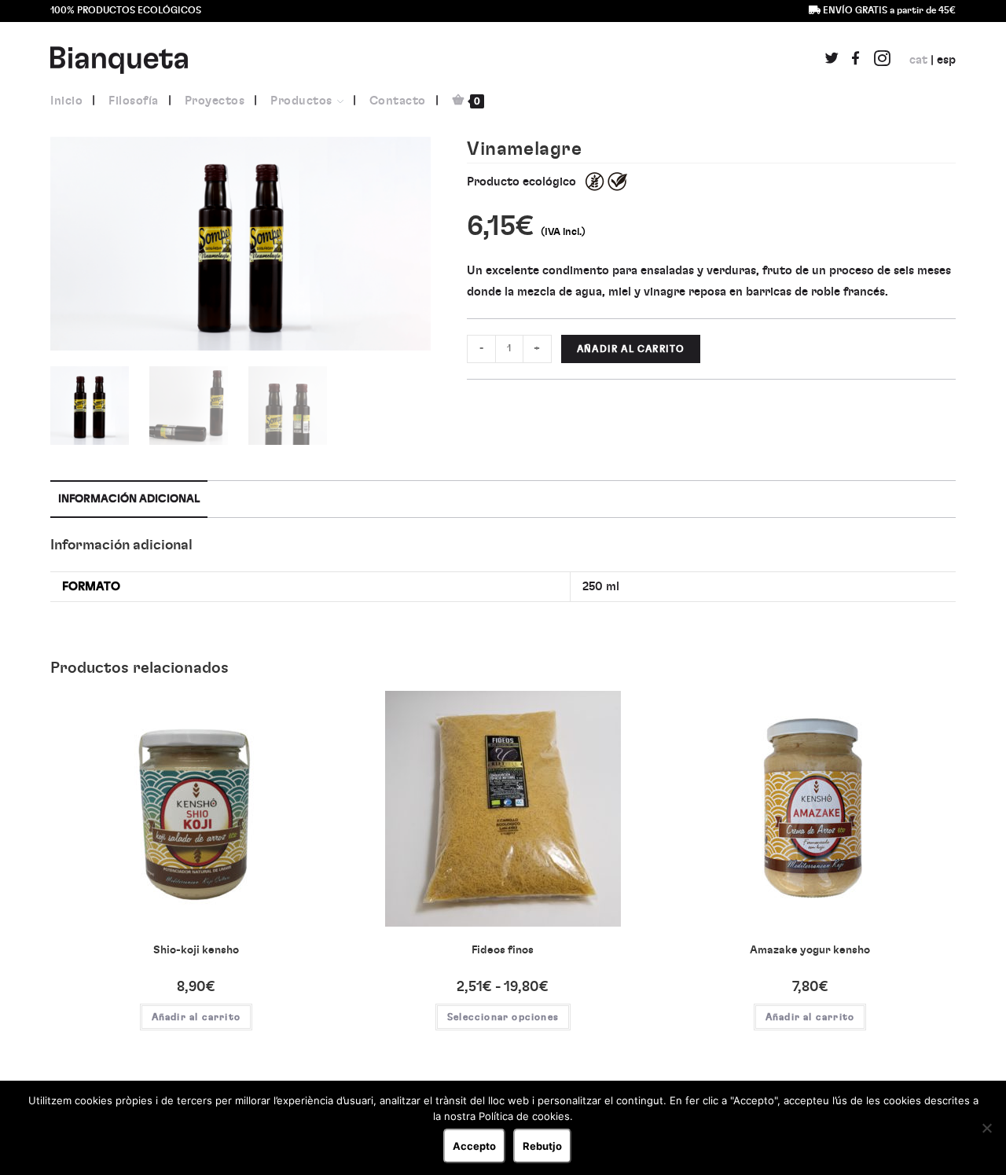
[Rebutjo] (986, 1128)
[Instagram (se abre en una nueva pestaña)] (882, 60)
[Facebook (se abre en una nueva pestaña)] (855, 61)
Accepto (474, 1146)
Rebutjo (542, 1146)
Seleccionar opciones (503, 1017)
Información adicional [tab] (129, 499)
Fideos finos (503, 950)
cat (918, 60)
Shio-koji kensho (196, 950)
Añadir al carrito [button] (196, 1017)
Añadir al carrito (631, 349)
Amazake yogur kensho (810, 950)
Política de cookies (524, 1116)
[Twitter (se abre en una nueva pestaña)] (832, 61)
